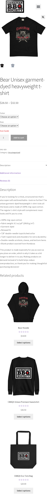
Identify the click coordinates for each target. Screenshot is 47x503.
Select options (23, 342)
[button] (38, 6)
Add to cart (19, 137)
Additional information (10, 173)
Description (5, 165)
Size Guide (4, 131)
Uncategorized (14, 152)
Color (2, 113)
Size (2, 122)
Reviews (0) (5, 180)
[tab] (23, 165)
